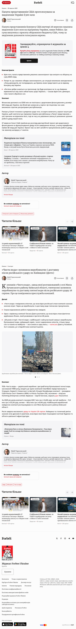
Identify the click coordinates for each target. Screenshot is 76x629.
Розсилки (28, 586)
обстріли (10, 484)
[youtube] (73, 538)
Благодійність (7, 611)
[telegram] (69, 538)
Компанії (6, 165)
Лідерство (32, 250)
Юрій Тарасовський (14, 19)
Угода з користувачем (19, 579)
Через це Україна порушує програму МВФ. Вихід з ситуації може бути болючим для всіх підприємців (30, 145)
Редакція (5, 599)
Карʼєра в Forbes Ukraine (10, 582)
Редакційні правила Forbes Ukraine (14, 596)
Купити (29, 60)
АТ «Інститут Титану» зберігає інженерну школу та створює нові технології (15, 247)
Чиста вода (17, 484)
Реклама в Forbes (21, 608)
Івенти (4, 586)
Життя (59, 252)
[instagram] (65, 538)
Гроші (5, 150)
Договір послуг (26, 582)
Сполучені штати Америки (11, 213)
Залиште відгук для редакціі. (13, 206)
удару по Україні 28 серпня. (34, 411)
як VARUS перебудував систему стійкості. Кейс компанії (41, 246)
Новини (4, 8)
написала (54, 324)
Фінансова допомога (27, 213)
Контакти (5, 579)
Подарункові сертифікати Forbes (13, 614)
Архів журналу (7, 608)
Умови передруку (16, 586)
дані (57, 396)
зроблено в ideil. (68, 625)
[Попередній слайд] (67, 492)
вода (4, 484)
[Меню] (72, 2)
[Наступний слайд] (72, 222)
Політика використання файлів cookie (15, 592)
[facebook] (61, 538)
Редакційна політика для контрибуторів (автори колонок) (16, 603)
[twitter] (57, 538)
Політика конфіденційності (11, 589)
